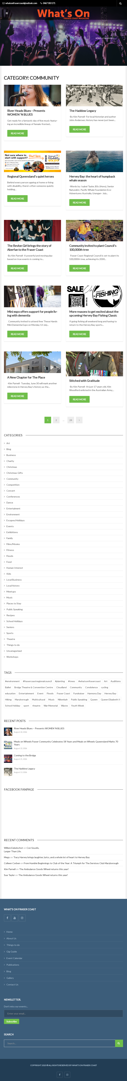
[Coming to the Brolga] (8, 759)
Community (12, 478)
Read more (17, 133)
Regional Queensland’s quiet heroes (30, 176)
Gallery (10, 977)
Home (98, 38)
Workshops (12, 656)
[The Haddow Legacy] (94, 95)
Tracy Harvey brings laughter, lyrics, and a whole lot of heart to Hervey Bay (51, 857)
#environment (12, 681)
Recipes (10, 615)
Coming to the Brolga (25, 755)
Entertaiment (13, 508)
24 (70, 420)
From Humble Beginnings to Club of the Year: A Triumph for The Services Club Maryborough (71, 863)
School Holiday (12, 705)
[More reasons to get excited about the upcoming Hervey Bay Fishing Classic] (94, 296)
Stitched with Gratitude (84, 380)
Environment (13, 514)
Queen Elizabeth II (110, 699)
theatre (36, 705)
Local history (13, 585)
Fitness (10, 550)
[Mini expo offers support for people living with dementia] (32, 296)
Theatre (10, 639)
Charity (10, 461)
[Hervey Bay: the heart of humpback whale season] (94, 161)
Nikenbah (63, 699)
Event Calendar (14, 958)
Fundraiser (78, 693)
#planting (60, 681)
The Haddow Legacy (82, 110)
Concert (10, 490)
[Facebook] (7, 918)
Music (9, 597)
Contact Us (12, 984)
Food (9, 561)
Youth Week (77, 705)
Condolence (91, 687)
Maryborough (22, 699)
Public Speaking (14, 609)
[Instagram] (22, 918)
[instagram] (67, 1075)
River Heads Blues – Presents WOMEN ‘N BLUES (26, 112)
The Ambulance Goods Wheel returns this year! (44, 869)
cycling (104, 687)
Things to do (13, 645)
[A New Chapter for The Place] (32, 362)
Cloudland (61, 687)
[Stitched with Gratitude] (94, 363)
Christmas (11, 466)
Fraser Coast (63, 693)
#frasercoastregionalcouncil (37, 681)
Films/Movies (13, 544)
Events (10, 526)
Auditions (116, 681)
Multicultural (38, 699)
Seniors (10, 627)
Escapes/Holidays (15, 520)
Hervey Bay (110, 693)
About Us (11, 938)
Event (40, 693)
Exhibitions (12, 532)
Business (11, 455)
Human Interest (14, 567)
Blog (8, 449)
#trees (71, 681)
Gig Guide (11, 951)
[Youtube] (14, 918)
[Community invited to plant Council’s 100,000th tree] (94, 230)
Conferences (13, 496)
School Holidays (14, 621)
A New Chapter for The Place (26, 377)
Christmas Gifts (14, 472)
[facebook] (60, 1075)
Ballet (8, 687)
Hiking (8, 699)
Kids (8, 573)
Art (8, 443)
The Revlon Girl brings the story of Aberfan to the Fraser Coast (29, 247)
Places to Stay (13, 603)
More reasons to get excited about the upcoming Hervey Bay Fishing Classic (94, 313)
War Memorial (51, 705)
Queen (94, 699)
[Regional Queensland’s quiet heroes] (32, 161)
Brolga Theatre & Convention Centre (33, 687)
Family (9, 538)
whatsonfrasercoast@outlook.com (21, 3)
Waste (64, 705)
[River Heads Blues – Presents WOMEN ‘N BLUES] (32, 95)
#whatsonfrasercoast (89, 681)
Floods (9, 556)
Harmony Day (94, 693)
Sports (9, 633)
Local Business (14, 579)
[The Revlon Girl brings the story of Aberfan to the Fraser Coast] (32, 230)
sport (26, 705)
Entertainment (26, 693)
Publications (12, 964)
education (10, 693)
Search (119, 1043)
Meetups (11, 591)
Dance (9, 502)
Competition (13, 484)
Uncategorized (14, 650)
